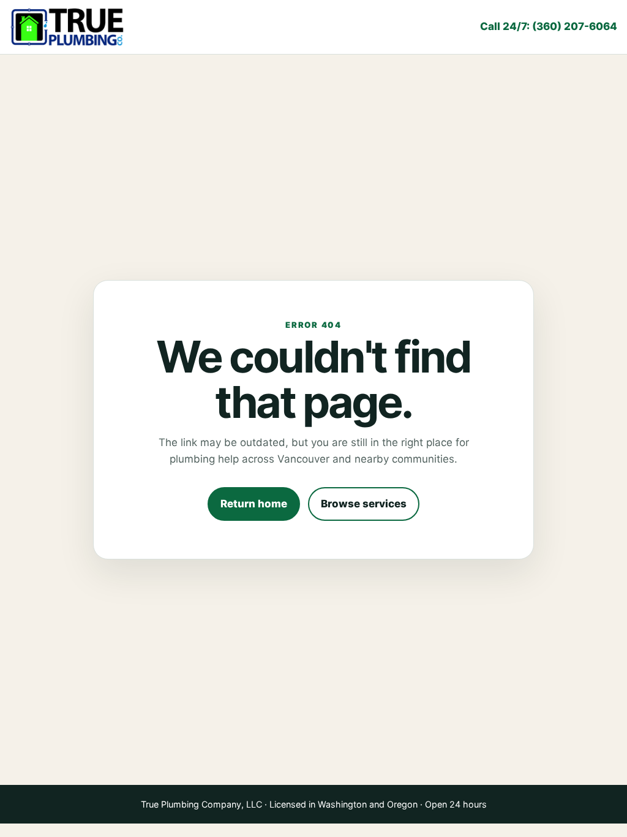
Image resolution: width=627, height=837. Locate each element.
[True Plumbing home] (68, 27)
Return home (253, 504)
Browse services (364, 504)
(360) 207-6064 (548, 26)
